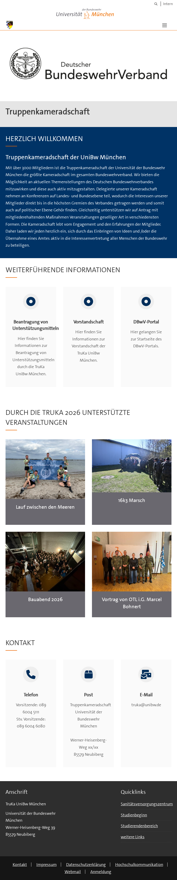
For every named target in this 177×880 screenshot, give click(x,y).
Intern (168, 3)
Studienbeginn (134, 815)
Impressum (46, 864)
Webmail (73, 871)
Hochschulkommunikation (139, 864)
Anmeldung (100, 871)
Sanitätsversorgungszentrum (147, 804)
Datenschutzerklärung (86, 864)
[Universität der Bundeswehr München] (85, 13)
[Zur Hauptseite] (10, 25)
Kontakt (20, 864)
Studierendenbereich (139, 826)
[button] (164, 25)
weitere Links (133, 837)
